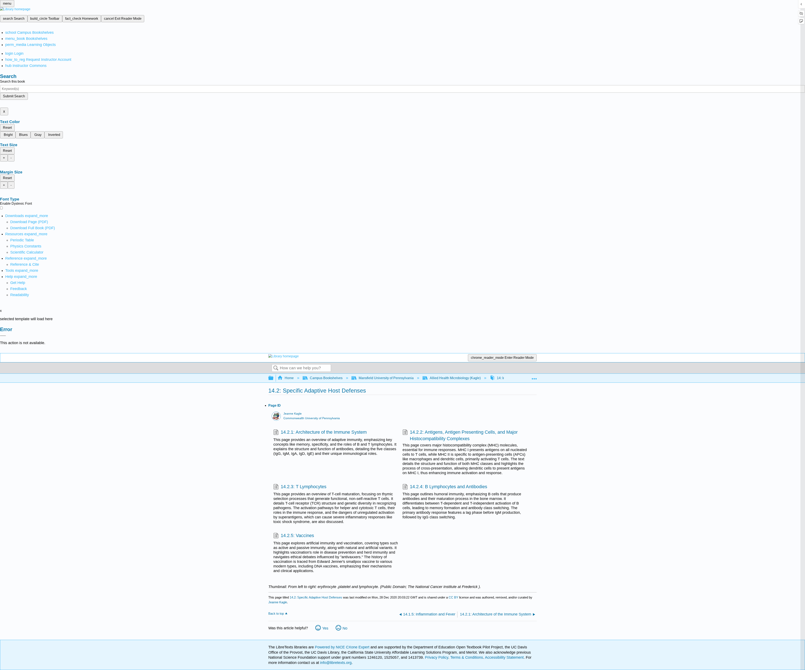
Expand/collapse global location (534, 377)
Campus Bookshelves (326, 378)
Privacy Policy (436, 657)
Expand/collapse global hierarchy (273, 378)
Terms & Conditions (466, 657)
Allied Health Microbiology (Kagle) (455, 378)
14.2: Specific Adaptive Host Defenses (316, 597)
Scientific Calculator (26, 252)
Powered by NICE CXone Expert (342, 647)
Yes (325, 628)
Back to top (276, 613)
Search (276, 368)
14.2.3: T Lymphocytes (303, 486)
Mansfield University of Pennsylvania (386, 378)
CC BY (454, 597)
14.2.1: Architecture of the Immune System (324, 432)
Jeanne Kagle (292, 413)
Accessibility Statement (504, 657)
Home (289, 378)
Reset (7, 127)
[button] (18, 289)
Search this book (12, 81)
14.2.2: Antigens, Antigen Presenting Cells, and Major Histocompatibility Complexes (464, 435)
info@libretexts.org (335, 663)
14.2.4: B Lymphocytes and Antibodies (448, 486)
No (345, 628)
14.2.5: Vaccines (297, 535)
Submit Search (14, 96)
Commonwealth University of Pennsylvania (311, 418)
